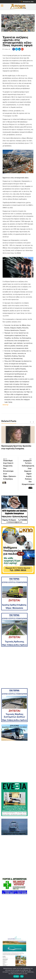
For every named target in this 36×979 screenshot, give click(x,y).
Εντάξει (16, 976)
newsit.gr (5, 405)
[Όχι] (34, 972)
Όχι (22, 976)
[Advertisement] (18, 667)
